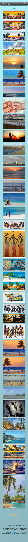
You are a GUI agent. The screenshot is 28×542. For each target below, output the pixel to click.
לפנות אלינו (12, 533)
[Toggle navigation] (24, 4)
